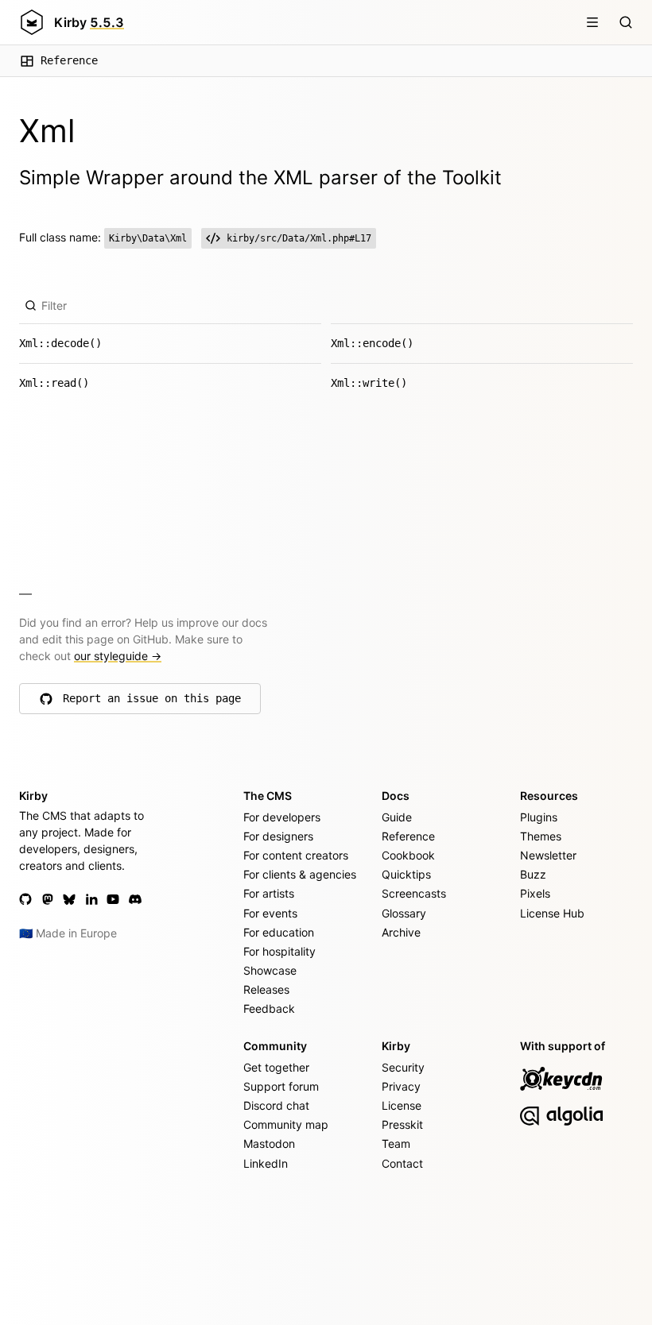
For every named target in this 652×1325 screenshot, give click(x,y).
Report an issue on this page (152, 702)
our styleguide (117, 655)
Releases (266, 989)
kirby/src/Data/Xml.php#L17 (299, 238)
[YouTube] (113, 899)
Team (396, 1143)
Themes (540, 836)
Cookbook (408, 855)
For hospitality (279, 951)
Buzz (533, 874)
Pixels (535, 893)
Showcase (270, 970)
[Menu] (592, 22)
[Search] (625, 22)
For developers (281, 817)
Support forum (281, 1086)
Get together (276, 1067)
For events (270, 913)
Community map (285, 1124)
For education (278, 932)
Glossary (404, 913)
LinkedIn (265, 1163)
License (401, 1105)
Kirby (89, 22)
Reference (69, 60)
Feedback (269, 1008)
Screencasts (414, 893)
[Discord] (135, 899)
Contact (402, 1163)
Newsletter (548, 855)
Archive (401, 932)
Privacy (401, 1086)
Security (403, 1067)
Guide (397, 817)
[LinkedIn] (91, 899)
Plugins (538, 817)
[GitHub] (25, 899)
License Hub (552, 913)
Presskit (402, 1124)
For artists (268, 893)
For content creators (295, 855)
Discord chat (276, 1105)
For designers (278, 836)
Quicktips (406, 874)
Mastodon (269, 1143)
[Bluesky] (69, 899)
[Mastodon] (48, 899)
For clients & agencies (299, 874)
